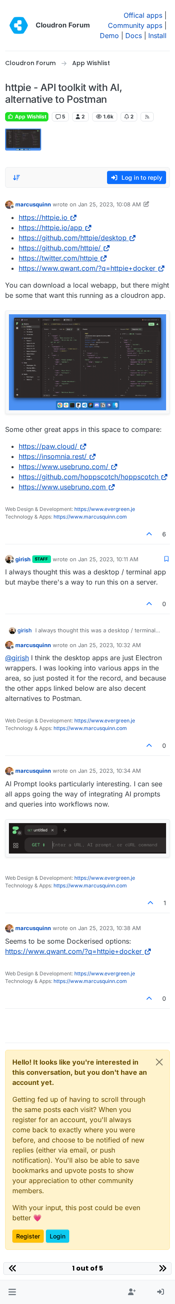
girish (23, 559)
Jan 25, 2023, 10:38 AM (109, 928)
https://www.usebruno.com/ (63, 466)
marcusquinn (33, 204)
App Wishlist (30, 116)
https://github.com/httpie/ (60, 248)
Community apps (135, 25)
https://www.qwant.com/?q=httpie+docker (87, 268)
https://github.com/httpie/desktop (73, 237)
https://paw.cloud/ (48, 446)
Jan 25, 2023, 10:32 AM (109, 645)
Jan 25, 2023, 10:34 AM (109, 770)
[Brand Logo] (18, 25)
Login (57, 1236)
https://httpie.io (43, 217)
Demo (109, 35)
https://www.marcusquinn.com (90, 516)
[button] (12, 1292)
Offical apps (143, 15)
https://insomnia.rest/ (53, 456)
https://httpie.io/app (50, 227)
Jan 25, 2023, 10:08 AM (109, 204)
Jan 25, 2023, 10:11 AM (108, 559)
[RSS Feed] (147, 116)
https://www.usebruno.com (62, 487)
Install (157, 35)
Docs (133, 35)
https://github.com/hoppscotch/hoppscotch (88, 476)
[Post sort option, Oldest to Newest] (16, 178)
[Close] (159, 1062)
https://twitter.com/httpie (58, 258)
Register (28, 1236)
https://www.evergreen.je (104, 509)
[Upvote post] (149, 534)
